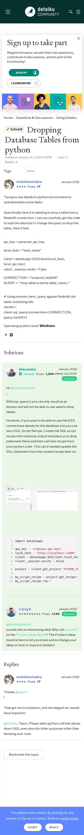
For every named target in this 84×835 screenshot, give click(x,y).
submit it (71, 629)
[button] (78, 38)
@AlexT (21, 692)
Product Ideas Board (31, 635)
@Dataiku (11, 723)
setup (30, 170)
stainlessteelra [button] (29, 182)
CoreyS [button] (25, 609)
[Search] (70, 11)
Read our (63, 818)
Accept (33, 827)
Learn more (21, 83)
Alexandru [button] (27, 369)
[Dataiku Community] (42, 11)
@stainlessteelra (22, 388)
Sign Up (21, 72)
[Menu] (8, 11)
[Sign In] (78, 11)
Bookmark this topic (24, 754)
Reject (54, 827)
